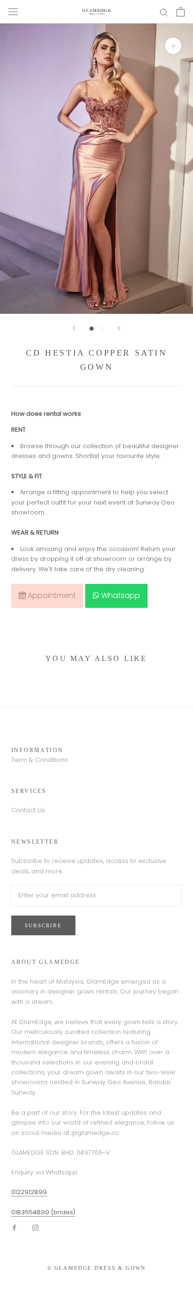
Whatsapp (119, 595)
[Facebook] (14, 1227)
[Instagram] (35, 1227)
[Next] (119, 328)
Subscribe (43, 925)
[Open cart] (181, 11)
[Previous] (74, 328)
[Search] (164, 12)
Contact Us (28, 810)
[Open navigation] (13, 11)
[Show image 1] (91, 328)
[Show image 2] (101, 328)
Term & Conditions (39, 759)
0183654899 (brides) (43, 1212)
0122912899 (29, 1192)
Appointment (51, 595)
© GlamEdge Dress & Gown (96, 1268)
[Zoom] (173, 46)
